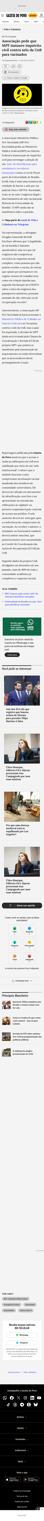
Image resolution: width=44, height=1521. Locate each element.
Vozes (26, 22)
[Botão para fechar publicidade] (42, 1509)
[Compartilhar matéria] (13, 66)
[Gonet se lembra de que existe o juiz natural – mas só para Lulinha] (6, 1020)
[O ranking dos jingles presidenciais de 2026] (6, 1052)
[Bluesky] (36, 1405)
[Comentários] (6, 66)
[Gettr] (29, 1405)
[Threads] (15, 1405)
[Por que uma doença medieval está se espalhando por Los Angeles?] (22, 807)
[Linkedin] (32, 1398)
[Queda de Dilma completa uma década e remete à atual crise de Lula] (6, 1004)
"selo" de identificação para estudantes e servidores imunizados (19, 168)
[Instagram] (25, 1398)
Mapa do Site (22, 1507)
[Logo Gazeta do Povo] (16, 15)
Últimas (16, 22)
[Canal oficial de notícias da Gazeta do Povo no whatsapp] (5, 1398)
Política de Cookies (22, 1502)
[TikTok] (8, 1405)
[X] (19, 1398)
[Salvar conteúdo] (19, 66)
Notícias (5, 22)
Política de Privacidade (22, 1491)
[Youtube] (39, 1398)
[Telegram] (22, 1405)
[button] (22, 981)
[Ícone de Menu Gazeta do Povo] (2, 15)
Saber (36, 22)
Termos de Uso (22, 1496)
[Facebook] (12, 1398)
